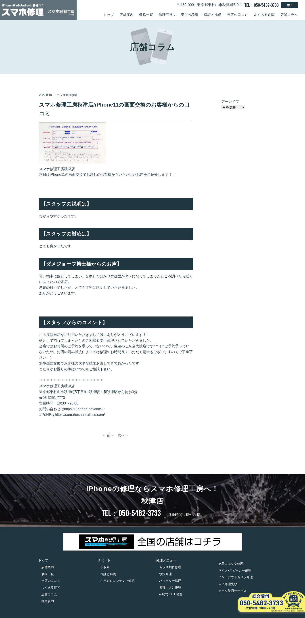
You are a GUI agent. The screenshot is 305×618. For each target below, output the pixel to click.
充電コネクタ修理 (230, 564)
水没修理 (165, 574)
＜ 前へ (108, 435)
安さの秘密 (189, 15)
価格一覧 (146, 15)
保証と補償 (212, 15)
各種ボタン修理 (170, 587)
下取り (105, 567)
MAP (289, 5)
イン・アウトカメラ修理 (235, 577)
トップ (108, 15)
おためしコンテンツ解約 (117, 580)
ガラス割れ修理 (170, 567)
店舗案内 (126, 15)
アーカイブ (230, 101)
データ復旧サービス (232, 591)
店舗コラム (289, 15)
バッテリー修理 (170, 580)
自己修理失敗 (227, 584)
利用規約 (47, 601)
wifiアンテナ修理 (170, 594)
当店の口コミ (237, 15)
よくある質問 (264, 15)
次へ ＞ (123, 435)
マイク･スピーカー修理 (234, 570)
